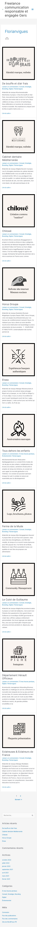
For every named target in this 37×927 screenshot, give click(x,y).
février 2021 (6, 879)
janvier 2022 (6, 866)
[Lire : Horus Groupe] (18, 284)
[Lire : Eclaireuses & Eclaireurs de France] (18, 731)
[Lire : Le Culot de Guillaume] (18, 579)
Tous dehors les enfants (16, 450)
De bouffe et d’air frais (15, 83)
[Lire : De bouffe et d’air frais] (18, 63)
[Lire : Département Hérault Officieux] (18, 655)
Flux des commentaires (9, 919)
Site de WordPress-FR (9, 922)
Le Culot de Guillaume (15, 599)
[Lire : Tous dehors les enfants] (18, 430)
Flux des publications (9, 915)
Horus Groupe (10, 304)
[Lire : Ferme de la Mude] (18, 506)
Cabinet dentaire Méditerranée (12, 158)
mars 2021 (5, 876)
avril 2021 (5, 873)
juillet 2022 (5, 863)
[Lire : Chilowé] (18, 210)
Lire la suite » (6, 113)
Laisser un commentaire (10, 87)
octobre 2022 (6, 860)
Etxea (5, 379)
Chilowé (6, 230)
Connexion (5, 912)
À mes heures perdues (26, 454)
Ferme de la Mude (12, 526)
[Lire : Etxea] (18, 359)
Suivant (18, 799)
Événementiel (6, 456)
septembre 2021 (7, 869)
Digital (11, 89)
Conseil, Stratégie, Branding (11, 894)
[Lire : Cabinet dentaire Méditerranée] (18, 136)
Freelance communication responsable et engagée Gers (17, 9)
